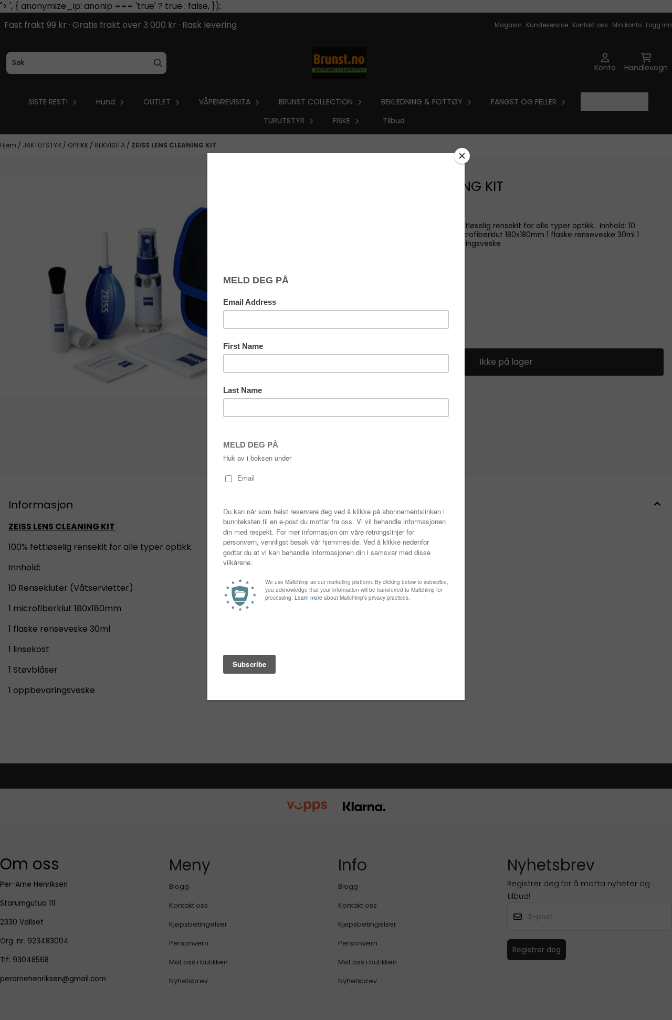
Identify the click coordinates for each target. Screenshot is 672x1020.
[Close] (462, 156)
